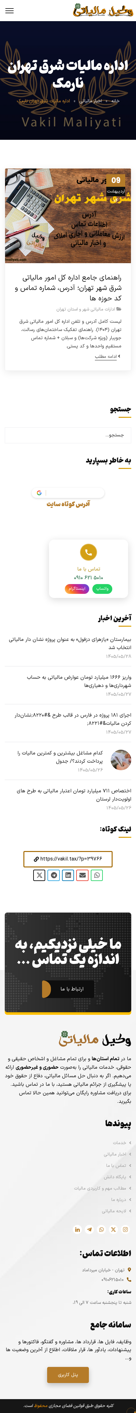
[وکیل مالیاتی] (102, 10)
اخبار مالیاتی (90, 101)
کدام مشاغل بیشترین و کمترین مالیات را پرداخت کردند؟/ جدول (60, 757)
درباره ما (118, 1200)
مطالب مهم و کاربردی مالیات (100, 1188)
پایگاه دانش (115, 1177)
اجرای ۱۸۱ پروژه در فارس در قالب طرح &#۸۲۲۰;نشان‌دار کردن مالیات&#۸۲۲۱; (73, 719)
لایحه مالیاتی (114, 1211)
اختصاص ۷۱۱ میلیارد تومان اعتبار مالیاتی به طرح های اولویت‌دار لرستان (74, 795)
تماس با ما (116, 1165)
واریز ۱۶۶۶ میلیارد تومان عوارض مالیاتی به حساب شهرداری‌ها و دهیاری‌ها (79, 681)
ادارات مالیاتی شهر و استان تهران (85, 309)
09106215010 (113, 1280)
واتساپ (102, 589)
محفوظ (40, 1406)
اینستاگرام (77, 589)
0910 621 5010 (88, 578)
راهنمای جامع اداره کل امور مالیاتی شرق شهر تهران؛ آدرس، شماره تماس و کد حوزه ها (68, 288)
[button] (68, 859)
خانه (115, 101)
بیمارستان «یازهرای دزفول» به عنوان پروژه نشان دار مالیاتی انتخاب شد (70, 644)
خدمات (119, 1143)
